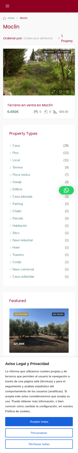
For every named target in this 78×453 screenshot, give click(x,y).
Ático (15, 233)
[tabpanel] (39, 330)
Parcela (17, 218)
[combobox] (42, 38)
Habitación (19, 225)
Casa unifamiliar (23, 276)
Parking (17, 203)
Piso (15, 153)
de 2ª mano (63, 52)
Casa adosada (22, 196)
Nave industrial (22, 240)
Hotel (16, 247)
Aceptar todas (39, 421)
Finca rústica (21, 174)
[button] (66, 190)
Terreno (17, 167)
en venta (49, 52)
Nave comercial (23, 269)
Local (16, 160)
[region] (39, 405)
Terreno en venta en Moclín (30, 105)
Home (11, 18)
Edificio (17, 189)
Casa (16, 145)
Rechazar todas (39, 444)
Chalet (16, 211)
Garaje (17, 182)
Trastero (18, 254)
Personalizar (39, 432)
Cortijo (16, 262)
